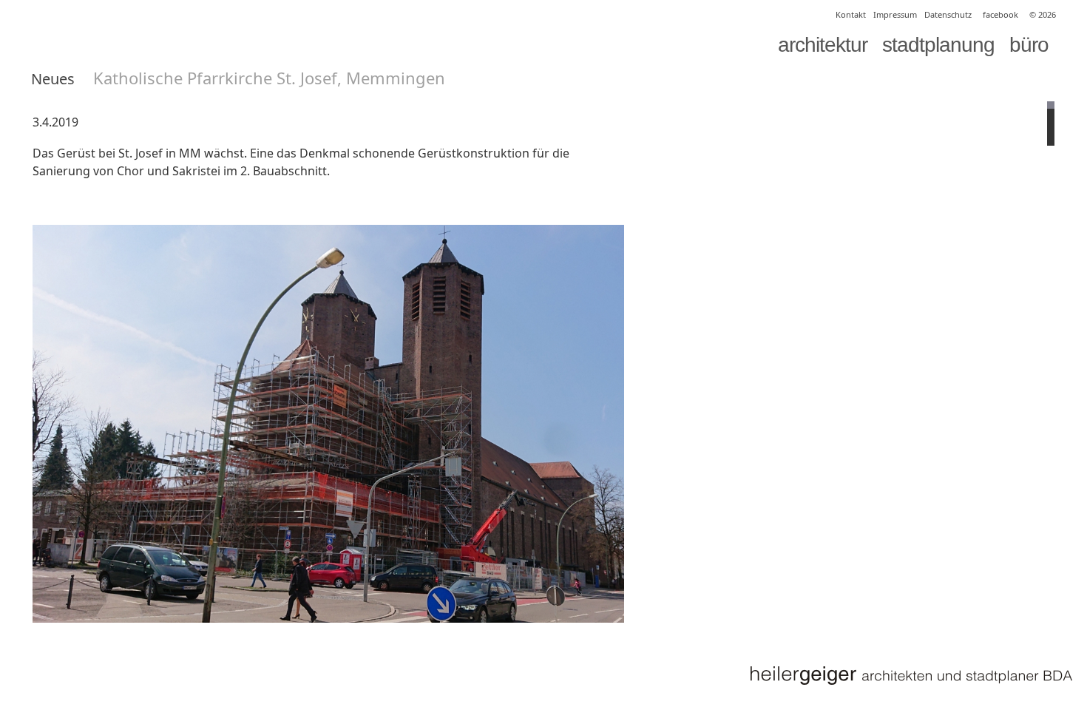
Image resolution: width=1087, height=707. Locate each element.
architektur (822, 44)
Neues (53, 79)
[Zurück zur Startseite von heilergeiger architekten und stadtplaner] (910, 675)
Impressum (895, 14)
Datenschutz (948, 14)
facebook (1000, 14)
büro (1029, 44)
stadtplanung (938, 44)
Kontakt (851, 14)
